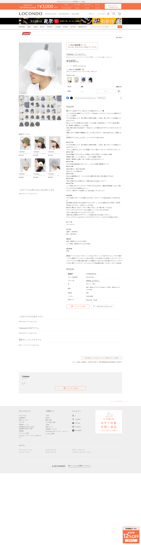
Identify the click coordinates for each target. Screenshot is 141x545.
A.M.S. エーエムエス (79, 66)
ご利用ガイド (91, 13)
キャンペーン (113, 6)
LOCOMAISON (64, 14)
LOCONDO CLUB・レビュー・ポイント (57, 431)
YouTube (77, 423)
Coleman (76, 54)
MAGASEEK (75, 14)
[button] (59, 68)
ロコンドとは (22, 415)
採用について (22, 420)
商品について (49, 427)
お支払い (48, 417)
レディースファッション (26, 450)
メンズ (95, 299)
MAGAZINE (78, 430)
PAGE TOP (116, 401)
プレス (21, 422)
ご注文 (47, 415)
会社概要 (21, 417)
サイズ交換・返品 (50, 422)
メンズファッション (24, 452)
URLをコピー (102, 98)
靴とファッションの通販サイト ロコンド (30, 13)
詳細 (83, 1)
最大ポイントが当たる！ (101, 358)
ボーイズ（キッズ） (51, 452)
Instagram (78, 426)
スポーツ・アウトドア (78, 450)
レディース (89, 299)
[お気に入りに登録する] (119, 91)
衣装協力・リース (24, 424)
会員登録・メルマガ (51, 429)
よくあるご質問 (101, 13)
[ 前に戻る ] (119, 37)
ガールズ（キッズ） (51, 450)
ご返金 (47, 424)
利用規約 (21, 431)
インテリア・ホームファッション (81, 452)
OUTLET (51, 14)
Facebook (78, 419)
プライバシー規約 (24, 433)
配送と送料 (49, 420)
